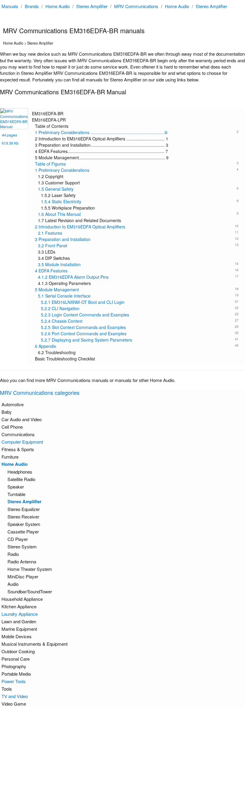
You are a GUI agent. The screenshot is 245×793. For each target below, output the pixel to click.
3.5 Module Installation (138, 264)
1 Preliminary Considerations (136, 170)
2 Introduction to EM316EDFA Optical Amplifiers (136, 227)
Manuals (9, 6)
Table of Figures (136, 164)
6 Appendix (136, 346)
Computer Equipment (22, 442)
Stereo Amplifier (92, 6)
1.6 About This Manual (138, 214)
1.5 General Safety (138, 189)
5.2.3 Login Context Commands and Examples (139, 315)
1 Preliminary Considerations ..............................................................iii (136, 132)
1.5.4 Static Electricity (139, 201)
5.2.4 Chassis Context (139, 321)
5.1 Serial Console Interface (138, 296)
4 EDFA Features (136, 271)
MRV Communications (136, 6)
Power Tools (13, 681)
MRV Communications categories (39, 392)
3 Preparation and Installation (136, 239)
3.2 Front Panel (138, 245)
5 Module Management (136, 289)
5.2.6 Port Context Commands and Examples (139, 333)
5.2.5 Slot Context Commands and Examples (139, 327)
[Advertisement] (124, 750)
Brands (32, 6)
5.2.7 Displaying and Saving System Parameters (139, 340)
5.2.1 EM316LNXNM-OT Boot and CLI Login (139, 302)
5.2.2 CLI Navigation (139, 308)
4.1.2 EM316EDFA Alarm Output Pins (138, 277)
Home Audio (57, 6)
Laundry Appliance (19, 614)
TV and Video (14, 696)
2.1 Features (138, 233)
